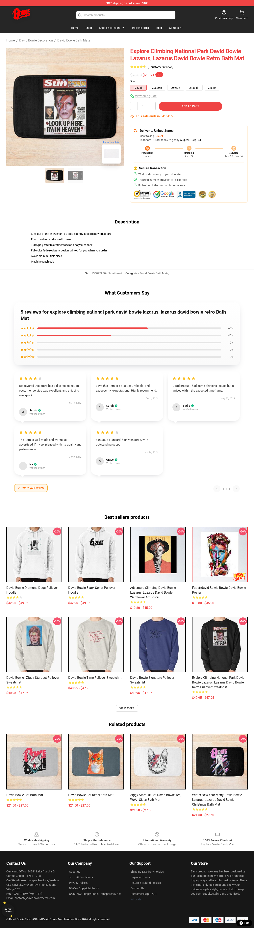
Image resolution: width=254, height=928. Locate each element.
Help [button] (246, 923)
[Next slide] (118, 107)
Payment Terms (140, 877)
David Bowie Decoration (36, 40)
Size (133, 81)
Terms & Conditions (81, 877)
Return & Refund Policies (146, 882)
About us (74, 871)
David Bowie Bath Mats (73, 40)
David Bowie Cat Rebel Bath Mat (91, 795)
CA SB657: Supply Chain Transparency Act (95, 893)
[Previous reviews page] (216, 488)
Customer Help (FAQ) (144, 893)
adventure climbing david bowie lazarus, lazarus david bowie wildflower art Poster (153, 592)
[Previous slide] (12, 107)
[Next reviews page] (236, 488)
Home (10, 40)
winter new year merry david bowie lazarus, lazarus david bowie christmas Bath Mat (217, 799)
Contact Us (137, 888)
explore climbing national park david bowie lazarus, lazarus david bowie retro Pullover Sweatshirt (218, 682)
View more (127, 708)
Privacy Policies (78, 882)
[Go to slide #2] (75, 175)
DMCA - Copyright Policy (84, 888)
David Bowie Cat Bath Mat (24, 795)
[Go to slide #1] (54, 175)
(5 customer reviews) (160, 67)
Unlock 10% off (8, 910)
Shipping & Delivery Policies (147, 871)
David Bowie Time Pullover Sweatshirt (94, 678)
